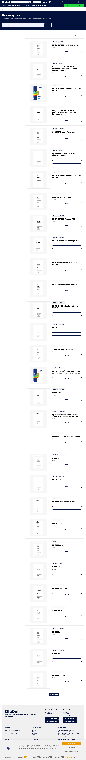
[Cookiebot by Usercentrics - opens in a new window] (9, 757)
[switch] (39, 757)
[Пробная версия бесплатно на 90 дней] (47, 2)
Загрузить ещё (54, 694)
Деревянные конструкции (11, 733)
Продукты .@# (11, 5)
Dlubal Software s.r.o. (70, 710)
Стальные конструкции (10, 731)
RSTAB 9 (34, 731)
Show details (70, 757)
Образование (34, 5)
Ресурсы (27, 5)
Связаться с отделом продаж (65, 736)
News (23, 5)
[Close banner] (83, 742)
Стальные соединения (10, 735)
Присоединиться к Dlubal (66, 739)
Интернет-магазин (55, 2)
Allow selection (71, 747)
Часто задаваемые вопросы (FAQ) (66, 730)
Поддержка (17, 5)
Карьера (46, 5)
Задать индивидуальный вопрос (65, 731)
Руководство (61, 41)
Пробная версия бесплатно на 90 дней (74, 5)
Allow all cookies (71, 743)
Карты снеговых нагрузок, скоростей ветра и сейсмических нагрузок (68, 734)
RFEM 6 (34, 730)
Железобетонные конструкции (12, 730)
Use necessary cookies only (71, 751)
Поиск (47, 25)
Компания (40, 5)
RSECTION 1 (35, 733)
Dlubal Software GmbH (52, 710)
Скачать (67, 51)
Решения (4, 5)
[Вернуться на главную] (6, 2)
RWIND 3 (34, 735)
